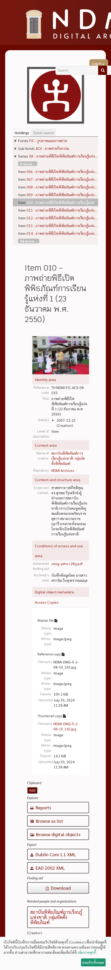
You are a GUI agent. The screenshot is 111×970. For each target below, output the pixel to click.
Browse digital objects (58, 834)
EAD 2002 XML (50, 868)
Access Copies (47, 602)
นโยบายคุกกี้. (87, 952)
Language (49, 64)
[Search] (102, 70)
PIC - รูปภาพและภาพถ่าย (48, 140)
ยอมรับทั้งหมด (93, 962)
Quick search (43, 132)
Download (60, 888)
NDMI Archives (62, 470)
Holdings (22, 132)
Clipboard (22, 64)
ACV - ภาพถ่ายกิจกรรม (52, 148)
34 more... (28, 241)
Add (32, 790)
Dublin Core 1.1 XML (55, 854)
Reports (43, 807)
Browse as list (49, 821)
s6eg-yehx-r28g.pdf (67, 563)
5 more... (27, 163)
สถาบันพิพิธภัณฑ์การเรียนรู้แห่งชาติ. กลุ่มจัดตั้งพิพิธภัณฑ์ (68, 458)
